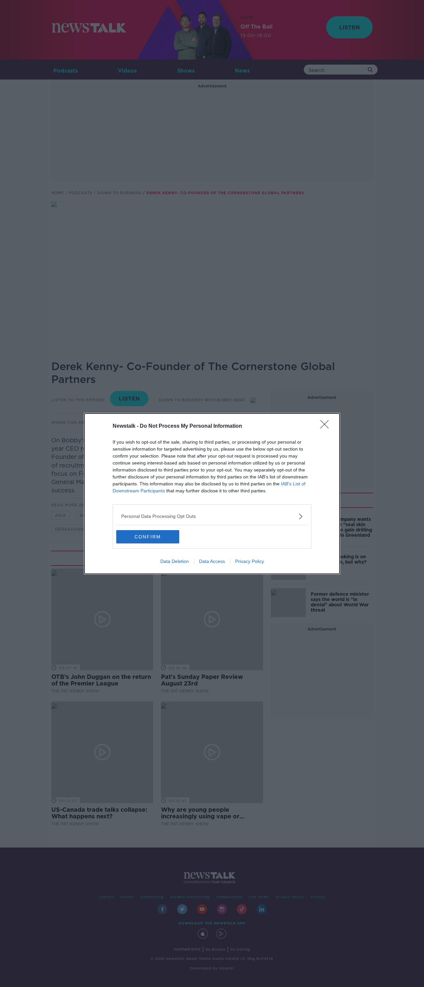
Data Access (212, 561)
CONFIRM (147, 536)
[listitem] (212, 516)
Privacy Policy (249, 561)
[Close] (326, 426)
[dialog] (212, 493)
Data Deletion (174, 561)
